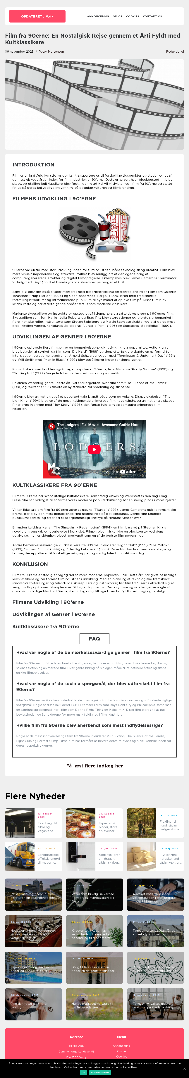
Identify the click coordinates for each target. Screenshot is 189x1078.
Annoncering (98, 16)
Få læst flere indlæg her (94, 766)
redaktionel (175, 51)
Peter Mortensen (51, 51)
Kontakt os (152, 16)
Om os (118, 16)
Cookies (132, 16)
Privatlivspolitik (100, 1072)
